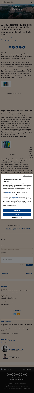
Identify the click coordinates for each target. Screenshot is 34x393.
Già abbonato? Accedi (17, 217)
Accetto (17, 214)
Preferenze (17, 210)
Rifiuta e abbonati (27, 175)
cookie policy (8, 192)
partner (22, 198)
